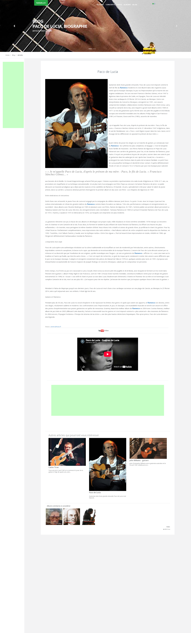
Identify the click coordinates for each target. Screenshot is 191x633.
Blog (135, 5)
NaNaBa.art (41, 3)
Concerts (110, 5)
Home (8, 55)
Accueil (100, 5)
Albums (127, 5)
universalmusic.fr (56, 327)
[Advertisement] (13, 95)
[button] (14, 26)
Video (119, 5)
